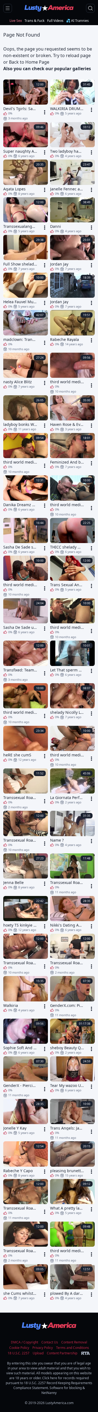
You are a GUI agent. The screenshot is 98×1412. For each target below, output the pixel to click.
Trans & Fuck (34, 20)
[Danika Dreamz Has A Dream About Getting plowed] (25, 493)
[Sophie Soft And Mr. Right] (25, 1036)
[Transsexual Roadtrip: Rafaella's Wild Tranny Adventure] (25, 1199)
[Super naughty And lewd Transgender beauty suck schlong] (25, 140)
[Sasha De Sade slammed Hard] (25, 535)
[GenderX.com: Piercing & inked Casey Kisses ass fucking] (72, 996)
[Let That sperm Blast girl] (72, 658)
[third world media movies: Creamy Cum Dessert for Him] (72, 618)
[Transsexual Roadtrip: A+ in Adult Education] (72, 873)
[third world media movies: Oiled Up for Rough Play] (72, 495)
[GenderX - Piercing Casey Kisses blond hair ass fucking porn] (25, 1076)
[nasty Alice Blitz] (25, 370)
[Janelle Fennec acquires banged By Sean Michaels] (72, 177)
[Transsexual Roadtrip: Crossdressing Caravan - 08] (72, 954)
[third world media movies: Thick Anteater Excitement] (72, 746)
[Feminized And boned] (72, 450)
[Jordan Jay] (72, 252)
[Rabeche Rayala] (72, 328)
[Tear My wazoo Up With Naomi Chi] (72, 1074)
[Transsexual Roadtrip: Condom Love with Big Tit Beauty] (25, 954)
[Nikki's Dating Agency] (72, 913)
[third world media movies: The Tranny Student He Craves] (72, 1242)
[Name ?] (72, 828)
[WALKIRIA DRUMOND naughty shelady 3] (72, 97)
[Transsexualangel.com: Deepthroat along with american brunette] (25, 215)
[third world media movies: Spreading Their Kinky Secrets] (25, 453)
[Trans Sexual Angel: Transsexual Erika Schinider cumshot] (72, 573)
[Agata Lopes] (25, 177)
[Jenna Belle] (25, 871)
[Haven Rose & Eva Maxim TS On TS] (72, 413)
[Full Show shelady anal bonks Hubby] (25, 252)
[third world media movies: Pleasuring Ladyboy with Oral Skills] (25, 576)
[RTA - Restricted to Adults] (86, 1353)
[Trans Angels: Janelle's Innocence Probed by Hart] (72, 1119)
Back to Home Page (29, 62)
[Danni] (72, 215)
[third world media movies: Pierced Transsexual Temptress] (72, 373)
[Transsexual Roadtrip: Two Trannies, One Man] (25, 788)
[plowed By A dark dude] (72, 1282)
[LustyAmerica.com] (48, 8)
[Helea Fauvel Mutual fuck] (25, 290)
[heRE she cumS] (25, 743)
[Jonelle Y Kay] (25, 1116)
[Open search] (90, 8)
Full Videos (55, 20)
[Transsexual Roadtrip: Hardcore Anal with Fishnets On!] (25, 831)
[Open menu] (7, 8)
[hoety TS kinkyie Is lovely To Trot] (25, 913)
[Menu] (44, 112)
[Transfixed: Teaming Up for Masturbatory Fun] (25, 661)
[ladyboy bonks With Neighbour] (25, 413)
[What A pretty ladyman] (72, 1197)
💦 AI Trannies (77, 20)
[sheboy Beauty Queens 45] (72, 1036)
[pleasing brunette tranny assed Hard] (72, 1159)
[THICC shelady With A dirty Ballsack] (72, 535)
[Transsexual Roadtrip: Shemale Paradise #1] (25, 1242)
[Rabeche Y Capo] (25, 1159)
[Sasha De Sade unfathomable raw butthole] (25, 616)
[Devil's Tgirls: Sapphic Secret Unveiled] (25, 99)
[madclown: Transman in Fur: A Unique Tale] (25, 330)
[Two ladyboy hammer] (72, 140)
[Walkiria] (25, 994)
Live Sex (16, 20)
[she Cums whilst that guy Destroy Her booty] (25, 1282)
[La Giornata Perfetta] (72, 786)
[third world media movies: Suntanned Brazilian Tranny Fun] (25, 703)
